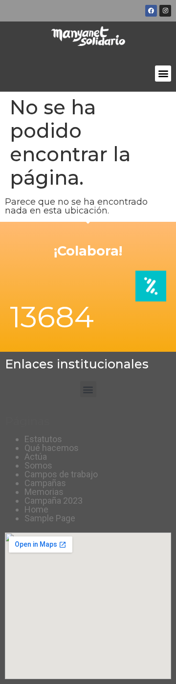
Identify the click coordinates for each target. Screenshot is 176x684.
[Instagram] (165, 11)
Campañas (45, 483)
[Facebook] (151, 11)
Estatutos (43, 439)
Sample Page (49, 518)
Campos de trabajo (61, 474)
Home (36, 509)
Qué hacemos (51, 448)
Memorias (44, 492)
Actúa (35, 456)
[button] (163, 73)
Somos (38, 465)
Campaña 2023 (53, 500)
